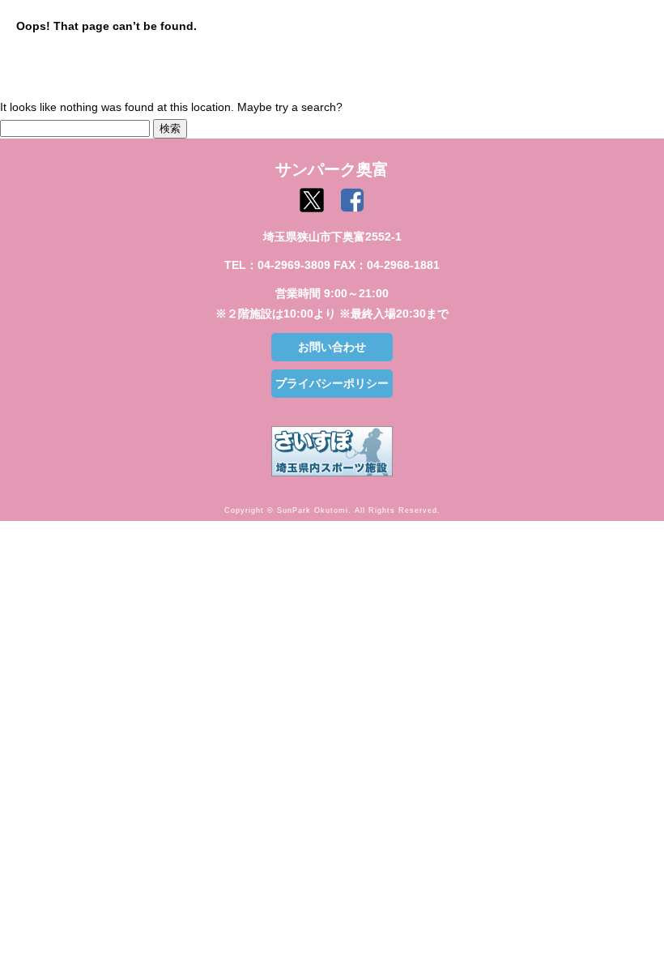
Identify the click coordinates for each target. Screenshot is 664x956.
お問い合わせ (332, 346)
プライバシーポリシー (332, 383)
